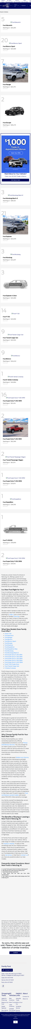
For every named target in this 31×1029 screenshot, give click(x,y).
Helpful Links (19, 994)
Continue (15, 952)
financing (16, 616)
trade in (11, 614)
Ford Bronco (8, 639)
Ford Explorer (9, 645)
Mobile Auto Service (22, 757)
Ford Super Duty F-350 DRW (13, 658)
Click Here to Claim (15, 180)
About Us (25, 998)
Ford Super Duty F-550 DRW (13, 660)
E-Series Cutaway (10, 668)
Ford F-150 (8, 633)
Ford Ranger (8, 637)
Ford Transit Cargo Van (12, 666)
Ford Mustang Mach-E (12, 653)
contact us (24, 855)
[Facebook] (3, 986)
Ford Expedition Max (11, 649)
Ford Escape (8, 643)
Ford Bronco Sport (10, 641)
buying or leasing (9, 843)
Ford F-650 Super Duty (12, 664)
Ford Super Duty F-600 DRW (14, 662)
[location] (30, 1)
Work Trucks (12, 1002)
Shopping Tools (5, 994)
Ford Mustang (9, 651)
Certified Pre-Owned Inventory (12, 1010)
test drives (8, 855)
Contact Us (8, 970)
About (25, 993)
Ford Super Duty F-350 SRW (13, 656)
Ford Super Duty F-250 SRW (13, 654)
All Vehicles (12, 994)
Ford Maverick (9, 635)
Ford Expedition (9, 647)
